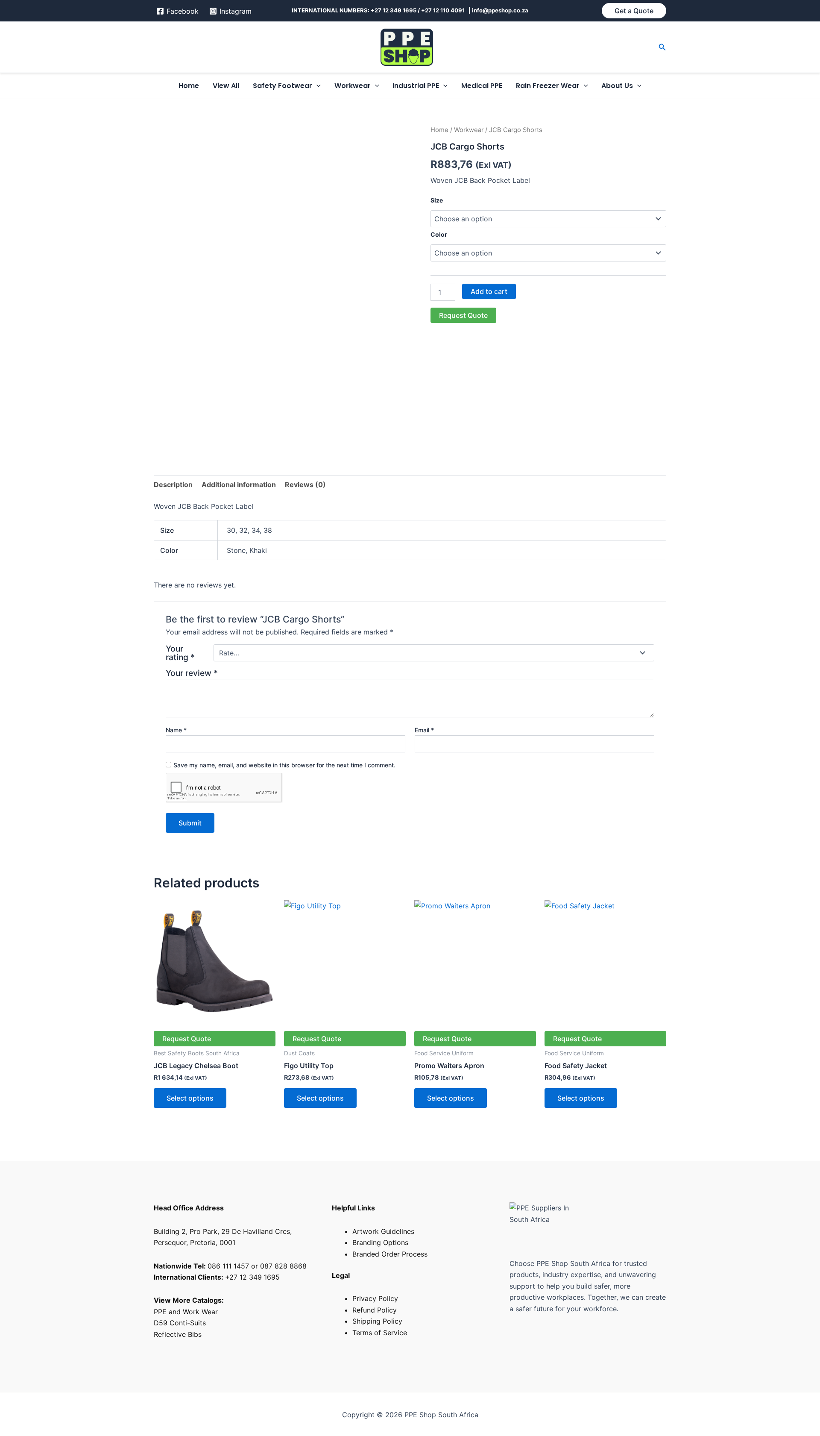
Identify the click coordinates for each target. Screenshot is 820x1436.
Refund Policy (374, 1310)
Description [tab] (173, 484)
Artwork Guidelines (383, 1231)
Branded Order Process (390, 1254)
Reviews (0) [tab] (305, 484)
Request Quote (463, 315)
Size (436, 200)
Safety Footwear (282, 86)
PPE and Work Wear (186, 1311)
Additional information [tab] (239, 484)
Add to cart (489, 291)
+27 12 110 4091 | (446, 10)
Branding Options (380, 1242)
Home (189, 86)
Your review (192, 673)
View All (226, 86)
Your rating (180, 652)
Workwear (352, 86)
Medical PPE (481, 86)
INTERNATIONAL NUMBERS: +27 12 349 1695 (354, 10)
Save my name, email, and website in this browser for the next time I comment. (284, 765)
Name (176, 730)
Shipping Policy (377, 1321)
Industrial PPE (415, 86)
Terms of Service (379, 1332)
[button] (634, 10)
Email (424, 730)
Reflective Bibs (178, 1334)
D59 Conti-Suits (181, 1323)
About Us (617, 86)
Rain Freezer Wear (548, 86)
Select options (190, 1098)
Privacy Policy (375, 1298)
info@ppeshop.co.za (500, 10)
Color (438, 234)
